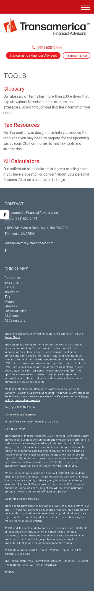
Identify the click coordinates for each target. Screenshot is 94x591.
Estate (10, 287)
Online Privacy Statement (20, 414)
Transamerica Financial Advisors (33, 55)
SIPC (74, 465)
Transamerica (76, 55)
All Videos (12, 316)
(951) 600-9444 (49, 48)
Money (9, 301)
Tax (7, 297)
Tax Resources (21, 125)
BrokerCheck (12, 337)
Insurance (12, 292)
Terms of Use (13, 421)
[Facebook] (4, 214)
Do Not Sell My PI (15, 428)
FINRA (66, 465)
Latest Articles (15, 311)
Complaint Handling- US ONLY (40, 421)
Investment (13, 282)
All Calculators (21, 161)
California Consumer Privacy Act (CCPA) (53, 392)
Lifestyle (11, 306)
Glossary (13, 89)
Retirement (13, 278)
